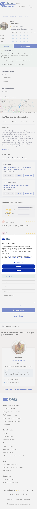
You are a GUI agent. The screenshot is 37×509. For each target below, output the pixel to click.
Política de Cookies (12, 257)
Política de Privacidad (25, 257)
